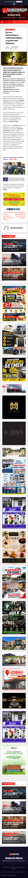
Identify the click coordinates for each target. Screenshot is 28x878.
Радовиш (12, 29)
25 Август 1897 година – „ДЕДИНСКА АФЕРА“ (11, 838)
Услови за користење (11, 875)
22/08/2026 (7, 797)
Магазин (16, 833)
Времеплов (10, 833)
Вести (7, 29)
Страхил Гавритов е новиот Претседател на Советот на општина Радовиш (8, 216)
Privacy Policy (7, 872)
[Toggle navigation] (14, 22)
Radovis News (14, 15)
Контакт (18, 872)
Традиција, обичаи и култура (14, 272)
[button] (26, 22)
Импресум (13, 872)
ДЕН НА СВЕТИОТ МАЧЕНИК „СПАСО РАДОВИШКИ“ (13, 275)
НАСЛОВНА (3, 875)
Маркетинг (23, 872)
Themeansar (13, 868)
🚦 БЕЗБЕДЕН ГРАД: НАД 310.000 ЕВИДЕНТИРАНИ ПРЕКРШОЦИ (12, 261)
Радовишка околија (8, 835)
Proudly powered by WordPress (9, 867)
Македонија (10, 243)
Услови (5, 189)
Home (2, 872)
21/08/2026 (7, 826)
